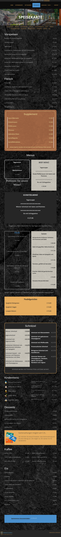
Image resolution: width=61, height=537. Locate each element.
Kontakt (56, 5)
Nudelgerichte (15, 28)
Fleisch (17, 26)
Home (11, 5)
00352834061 (47, 0)
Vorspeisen (10, 26)
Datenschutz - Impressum (54, 532)
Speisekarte (36, 5)
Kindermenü (31, 28)
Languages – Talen (45, 5)
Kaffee (45, 28)
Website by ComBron (7, 532)
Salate (51, 26)
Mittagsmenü (28, 5)
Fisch (46, 26)
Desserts (39, 28)
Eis (49, 28)
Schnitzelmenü (39, 26)
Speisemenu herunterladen (20, 518)
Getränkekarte (19, 5)
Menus (31, 26)
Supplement (24, 26)
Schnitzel (23, 28)
